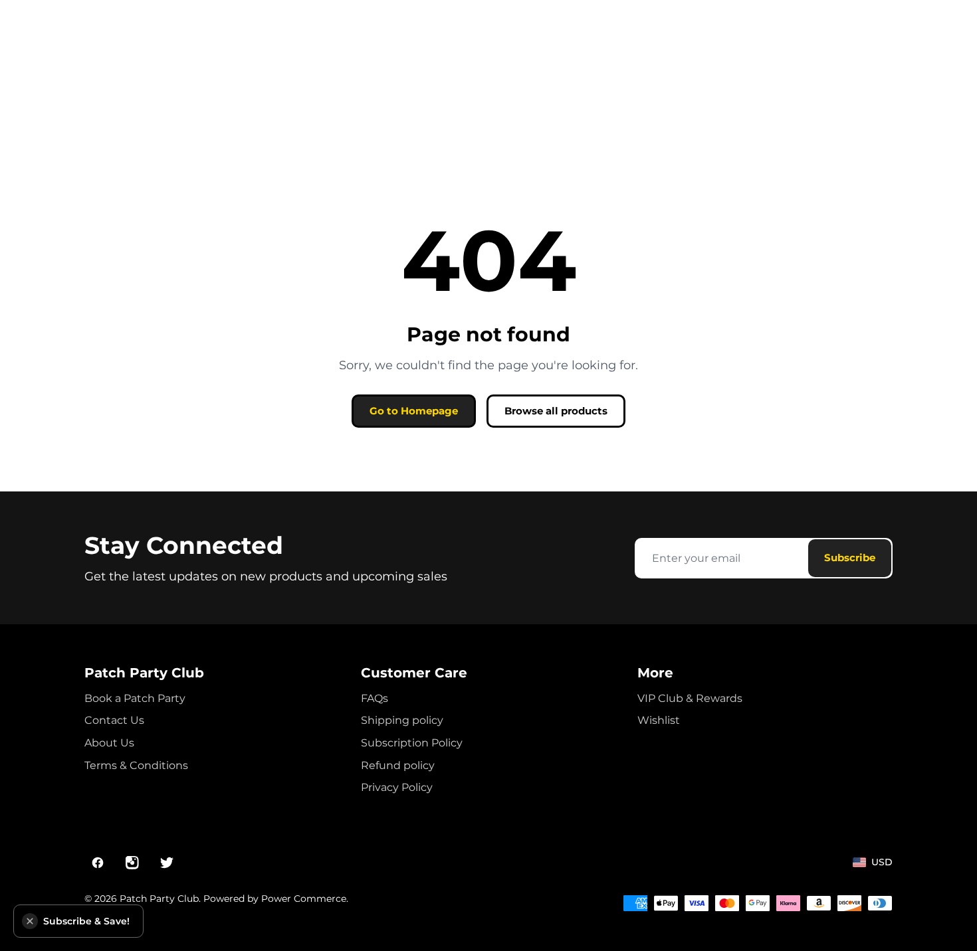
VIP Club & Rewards (689, 698)
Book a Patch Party (134, 698)
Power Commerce (303, 899)
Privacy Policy (397, 787)
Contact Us (114, 720)
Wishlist (658, 720)
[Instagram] (132, 862)
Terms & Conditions (136, 765)
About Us (109, 742)
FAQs (374, 698)
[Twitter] (167, 862)
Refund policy (398, 765)
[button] (30, 921)
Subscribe (849, 557)
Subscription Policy (412, 742)
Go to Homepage (414, 410)
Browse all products (555, 410)
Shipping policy (402, 720)
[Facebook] (97, 862)
